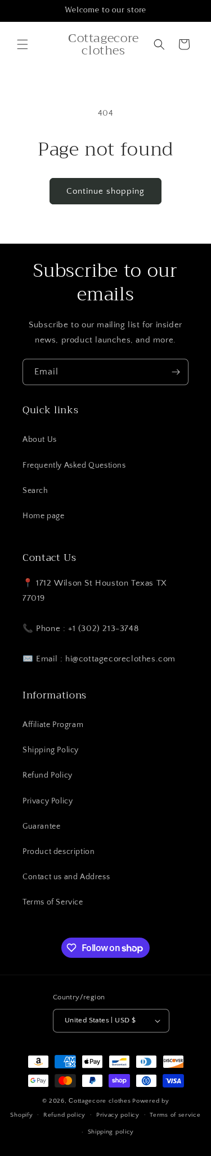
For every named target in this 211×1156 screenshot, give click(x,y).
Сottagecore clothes (100, 1101)
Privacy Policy (48, 801)
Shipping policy (111, 1131)
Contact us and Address (66, 876)
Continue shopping (105, 191)
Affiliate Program (53, 724)
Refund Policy (48, 775)
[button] (22, 44)
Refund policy (64, 1115)
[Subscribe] (175, 372)
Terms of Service (53, 902)
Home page (43, 515)
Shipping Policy (51, 750)
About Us (40, 439)
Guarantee (41, 826)
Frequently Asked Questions (74, 465)
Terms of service (175, 1115)
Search (35, 490)
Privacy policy (118, 1115)
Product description (59, 851)
